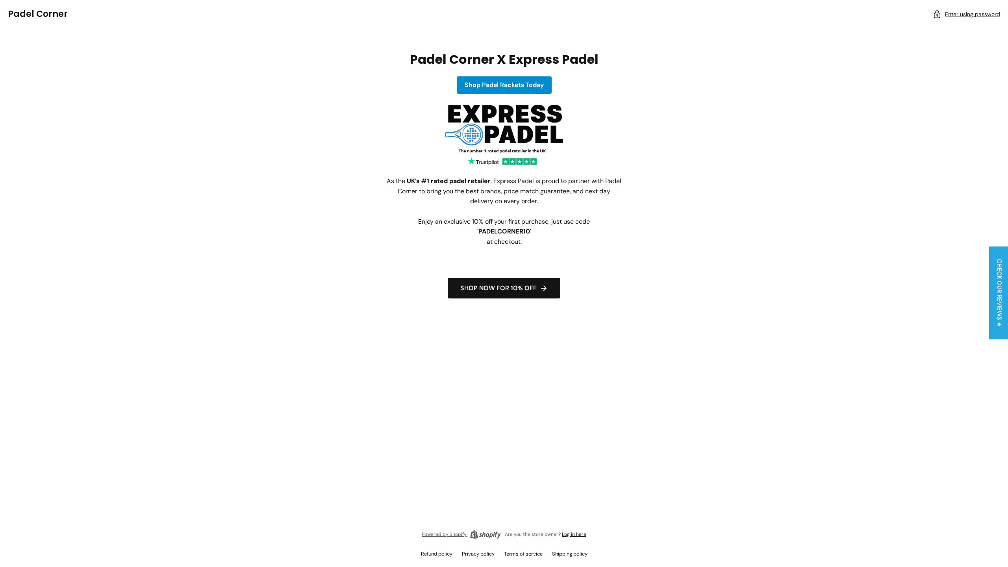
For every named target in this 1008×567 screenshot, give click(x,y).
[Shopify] (485, 534)
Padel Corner (38, 14)
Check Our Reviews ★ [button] (999, 293)
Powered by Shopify (444, 534)
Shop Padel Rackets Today (504, 85)
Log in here (574, 534)
